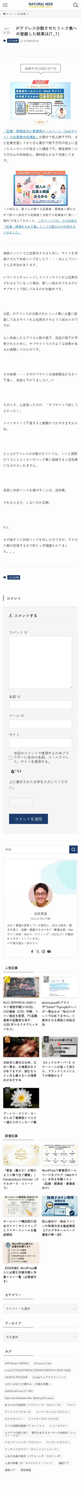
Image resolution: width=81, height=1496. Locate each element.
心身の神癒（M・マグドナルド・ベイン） (29, 1463)
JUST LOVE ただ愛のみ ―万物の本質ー (28, 1384)
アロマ (71, 1405)
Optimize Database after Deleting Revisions (29, 1398)
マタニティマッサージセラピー (23, 1442)
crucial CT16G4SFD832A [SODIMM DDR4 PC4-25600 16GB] (38, 1370)
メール (16, 715)
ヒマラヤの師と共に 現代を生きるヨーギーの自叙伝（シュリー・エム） (40, 1434)
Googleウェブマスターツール (49, 1377)
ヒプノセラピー (59, 1425)
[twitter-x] (38, 951)
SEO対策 (12, 40)
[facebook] (32, 951)
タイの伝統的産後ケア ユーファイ (24, 1425)
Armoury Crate (42, 1363)
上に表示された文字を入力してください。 (38, 784)
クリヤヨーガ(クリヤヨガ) (43, 1418)
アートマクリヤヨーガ (18, 1412)
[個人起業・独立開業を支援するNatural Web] (41, 5)
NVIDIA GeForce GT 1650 (19, 1391)
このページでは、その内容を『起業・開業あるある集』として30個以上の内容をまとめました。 (40, 226)
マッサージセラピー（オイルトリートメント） (32, 1449)
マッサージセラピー (58, 1442)
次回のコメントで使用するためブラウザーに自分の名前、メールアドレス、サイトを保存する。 (41, 757)
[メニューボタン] (5, 5)
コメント (18, 632)
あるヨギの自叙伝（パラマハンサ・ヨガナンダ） (33, 1405)
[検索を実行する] (73, 849)
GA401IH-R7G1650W (16, 1377)
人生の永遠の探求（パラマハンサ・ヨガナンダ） (33, 1456)
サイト (14, 734)
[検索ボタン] (76, 5)
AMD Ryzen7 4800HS (17, 1363)
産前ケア (64, 1463)
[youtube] (49, 951)
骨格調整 (26, 1470)
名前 (15, 696)
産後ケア (10, 1470)
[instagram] (43, 951)
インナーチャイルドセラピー (53, 1412)
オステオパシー (14, 1418)
